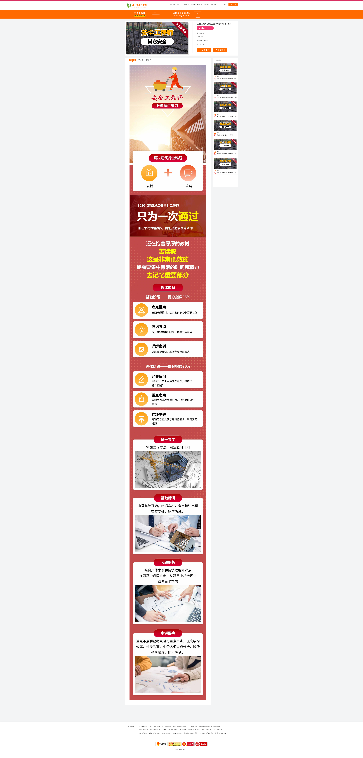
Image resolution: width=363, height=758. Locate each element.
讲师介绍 (140, 60)
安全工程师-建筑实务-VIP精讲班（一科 (227, 97)
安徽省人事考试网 (143, 729)
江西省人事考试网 (167, 729)
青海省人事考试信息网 (207, 733)
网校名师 (199, 4)
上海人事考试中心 (143, 726)
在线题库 (206, 4)
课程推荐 (218, 60)
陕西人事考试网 (177, 733)
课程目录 (148, 60)
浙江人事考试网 (216, 726)
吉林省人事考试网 (204, 726)
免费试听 (193, 4)
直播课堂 (186, 4)
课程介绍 (132, 60)
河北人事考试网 (166, 726)
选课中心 (179, 4)
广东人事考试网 (217, 729)
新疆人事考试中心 (220, 733)
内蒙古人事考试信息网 (179, 726)
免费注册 (233, 4)
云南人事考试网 (166, 733)
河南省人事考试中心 (194, 729)
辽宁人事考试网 (192, 726)
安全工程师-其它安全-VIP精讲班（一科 (227, 78)
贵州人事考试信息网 (154, 733)
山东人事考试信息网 (180, 729)
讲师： (218, 76)
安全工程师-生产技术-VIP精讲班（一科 (227, 135)
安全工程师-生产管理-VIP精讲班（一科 (227, 154)
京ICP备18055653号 (181, 750)
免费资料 (213, 4)
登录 (225, 4)
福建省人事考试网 (155, 729)
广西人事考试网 (142, 733)
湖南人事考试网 (206, 729)
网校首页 (172, 4)
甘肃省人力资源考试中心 (191, 733)
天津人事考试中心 (155, 726)
